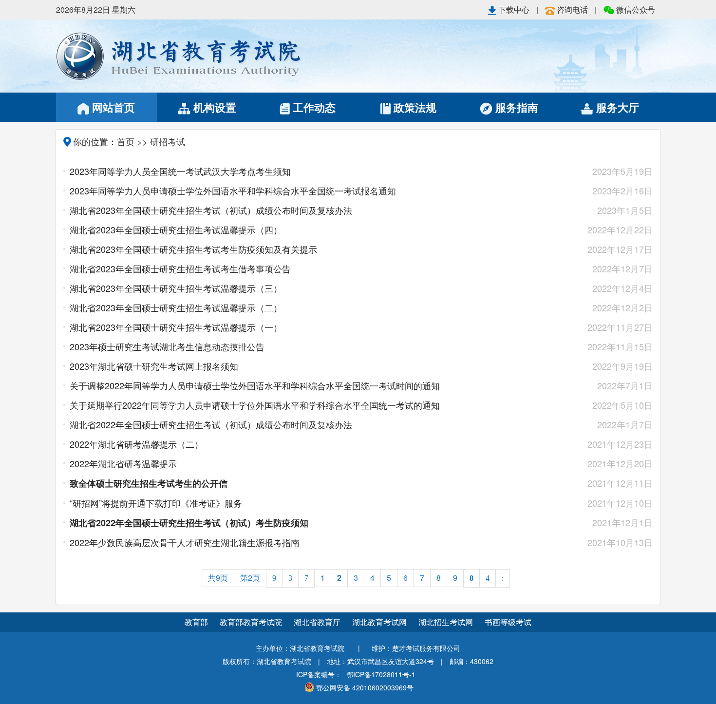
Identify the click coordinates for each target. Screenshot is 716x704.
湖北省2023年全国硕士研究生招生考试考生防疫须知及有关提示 (303, 249)
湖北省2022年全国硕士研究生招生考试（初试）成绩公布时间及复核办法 (303, 424)
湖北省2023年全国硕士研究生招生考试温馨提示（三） (303, 288)
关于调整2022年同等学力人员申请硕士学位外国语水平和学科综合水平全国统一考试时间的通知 (303, 385)
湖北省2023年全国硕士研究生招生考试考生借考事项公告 (303, 268)
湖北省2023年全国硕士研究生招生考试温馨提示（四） (303, 229)
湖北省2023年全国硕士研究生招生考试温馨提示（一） (303, 327)
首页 (125, 141)
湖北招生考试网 (446, 622)
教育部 (196, 622)
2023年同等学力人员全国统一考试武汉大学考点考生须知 (303, 171)
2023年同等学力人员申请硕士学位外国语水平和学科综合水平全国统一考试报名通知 (303, 190)
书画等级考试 (508, 622)
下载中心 (513, 9)
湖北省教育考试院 (207, 56)
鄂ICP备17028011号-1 (380, 674)
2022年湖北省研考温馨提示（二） (303, 444)
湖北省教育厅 (318, 622)
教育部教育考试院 (252, 622)
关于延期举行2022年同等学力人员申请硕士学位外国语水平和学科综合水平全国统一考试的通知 (303, 405)
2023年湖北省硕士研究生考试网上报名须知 (303, 366)
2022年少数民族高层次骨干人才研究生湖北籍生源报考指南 (303, 542)
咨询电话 (572, 9)
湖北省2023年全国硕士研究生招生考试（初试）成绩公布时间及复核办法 (303, 210)
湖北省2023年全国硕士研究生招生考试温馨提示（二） (303, 307)
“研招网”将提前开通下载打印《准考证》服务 (303, 502)
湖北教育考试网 (380, 622)
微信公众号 (634, 9)
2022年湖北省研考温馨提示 (303, 463)
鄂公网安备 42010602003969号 (365, 687)
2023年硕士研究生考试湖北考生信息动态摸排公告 (303, 346)
